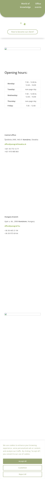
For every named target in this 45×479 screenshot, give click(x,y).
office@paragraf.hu (12, 226)
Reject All (22, 474)
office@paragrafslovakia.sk (15, 144)
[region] (22, 459)
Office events (38, 5)
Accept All (23, 461)
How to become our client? (22, 32)
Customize (22, 468)
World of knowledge (25, 5)
